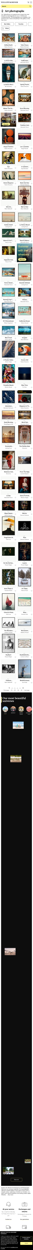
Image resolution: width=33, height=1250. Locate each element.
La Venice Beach (24, 225)
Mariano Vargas (24, 497)
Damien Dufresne (24, 515)
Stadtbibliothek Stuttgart (25, 655)
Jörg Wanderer (24, 168)
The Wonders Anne (8, 631)
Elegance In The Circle (25, 406)
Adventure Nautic (8, 406)
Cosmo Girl (24, 360)
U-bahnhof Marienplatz (24, 167)
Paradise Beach (8, 385)
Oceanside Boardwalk (8, 446)
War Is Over (24, 207)
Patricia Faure (24, 590)
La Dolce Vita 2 (8, 84)
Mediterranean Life (24, 681)
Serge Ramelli (24, 148)
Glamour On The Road (8, 241)
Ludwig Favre (8, 226)
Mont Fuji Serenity (25, 423)
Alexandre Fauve (24, 62)
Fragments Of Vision (8, 538)
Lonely (8, 496)
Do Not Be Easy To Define (8, 563)
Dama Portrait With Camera (24, 496)
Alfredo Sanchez (8, 515)
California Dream (24, 321)
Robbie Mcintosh (24, 47)
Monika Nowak (8, 387)
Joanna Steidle (8, 339)
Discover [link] (16, 1179)
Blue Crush (8, 338)
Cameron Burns (8, 590)
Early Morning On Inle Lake (8, 423)
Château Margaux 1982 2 (8, 681)
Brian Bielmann (24, 339)
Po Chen (25, 387)
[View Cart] (28, 2)
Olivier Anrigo (8, 362)
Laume (24, 563)
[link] (9, 2)
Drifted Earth (8, 45)
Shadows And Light (8, 472)
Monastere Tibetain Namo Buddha (24, 631)
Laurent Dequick (25, 473)
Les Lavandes (24, 147)
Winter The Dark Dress (8, 109)
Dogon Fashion (8, 147)
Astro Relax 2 (8, 589)
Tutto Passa (24, 45)
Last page (26, 690)
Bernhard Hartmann (8, 62)
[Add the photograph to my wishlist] (15, 46)
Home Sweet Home (8, 283)
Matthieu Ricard (25, 632)
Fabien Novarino (8, 47)
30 (18, 690)
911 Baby (25, 589)
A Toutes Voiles (8, 360)
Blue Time (24, 385)
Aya (8, 167)
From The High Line (24, 472)
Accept (26, 1243)
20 (15, 690)
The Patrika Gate (24, 446)
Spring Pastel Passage (24, 85)
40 (22, 690)
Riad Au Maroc (24, 240)
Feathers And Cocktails (24, 125)
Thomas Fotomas (24, 184)
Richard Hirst (24, 614)
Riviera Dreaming (24, 300)
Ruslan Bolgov (8, 565)
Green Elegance (8, 183)
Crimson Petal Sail (8, 613)
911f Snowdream (8, 321)
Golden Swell (8, 225)
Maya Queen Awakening (8, 514)
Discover (6, 124)
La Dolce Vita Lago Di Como (8, 61)
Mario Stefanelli (8, 208)
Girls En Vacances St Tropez (8, 207)
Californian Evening (24, 61)
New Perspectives (24, 613)
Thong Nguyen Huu (8, 424)
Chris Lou (8, 539)
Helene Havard (24, 323)
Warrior (24, 513)
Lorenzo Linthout (25, 656)
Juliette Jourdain (8, 632)
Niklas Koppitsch (8, 323)
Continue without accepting (26, 1238)
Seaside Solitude (24, 283)
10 (12, 690)
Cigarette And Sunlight (8, 260)
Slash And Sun (24, 183)
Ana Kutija (24, 682)
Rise (24, 537)
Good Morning (24, 108)
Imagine (24, 338)
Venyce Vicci (8, 242)
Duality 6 (8, 655)
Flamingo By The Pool (8, 300)
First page (6, 690)
